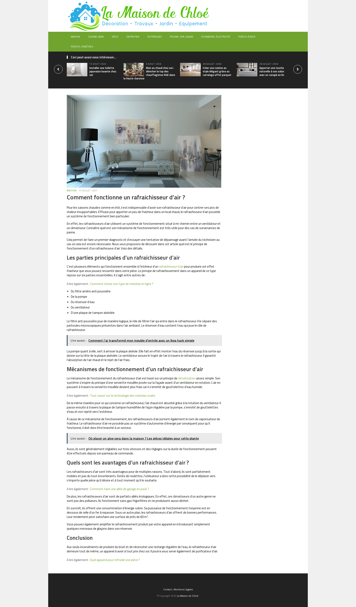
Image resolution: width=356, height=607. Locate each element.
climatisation (187, 378)
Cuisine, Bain (96, 37)
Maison (75, 37)
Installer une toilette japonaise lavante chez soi (102, 71)
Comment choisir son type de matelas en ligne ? (121, 283)
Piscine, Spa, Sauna (181, 37)
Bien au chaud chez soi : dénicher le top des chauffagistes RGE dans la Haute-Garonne (149, 73)
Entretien (132, 37)
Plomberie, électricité (215, 37)
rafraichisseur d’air (171, 266)
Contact (167, 589)
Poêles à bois (246, 37)
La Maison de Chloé (187, 596)
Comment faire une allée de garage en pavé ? (119, 489)
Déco (115, 37)
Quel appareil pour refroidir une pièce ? (115, 560)
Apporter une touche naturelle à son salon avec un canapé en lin (271, 71)
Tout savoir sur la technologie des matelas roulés (122, 395)
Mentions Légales (183, 589)
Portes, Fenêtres (82, 46)
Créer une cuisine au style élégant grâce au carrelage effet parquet (217, 71)
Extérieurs (155, 37)
